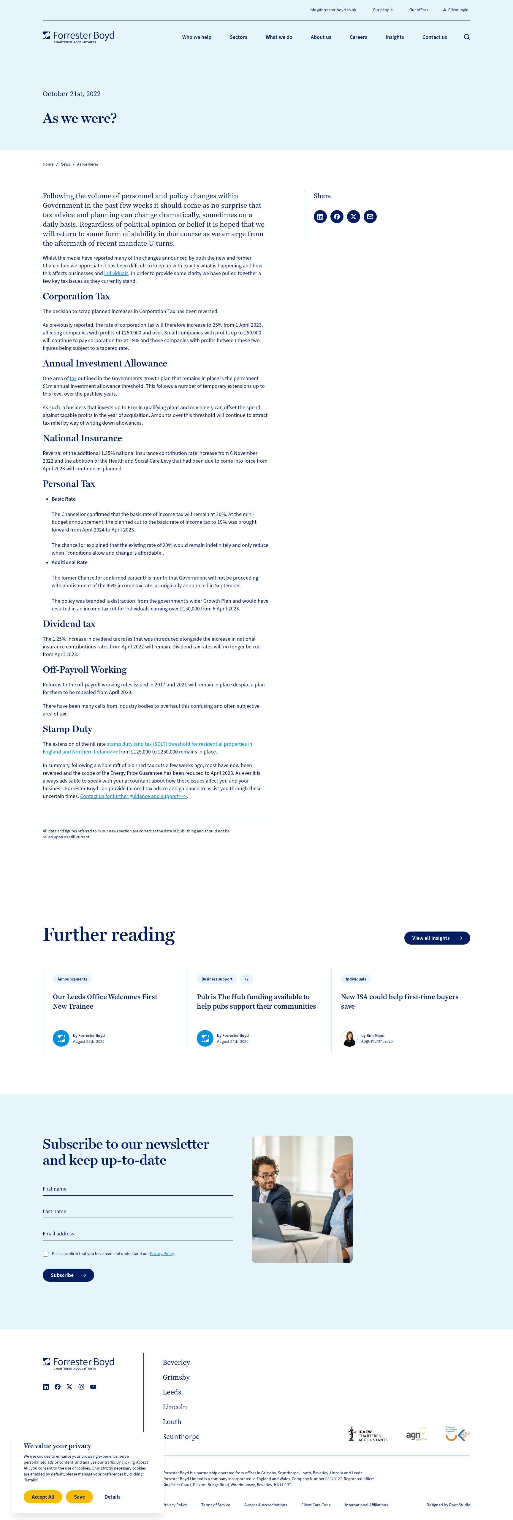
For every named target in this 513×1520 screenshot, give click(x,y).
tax (73, 378)
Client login (458, 9)
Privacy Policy (162, 1253)
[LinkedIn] (46, 1387)
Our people (383, 9)
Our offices (418, 9)
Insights (395, 37)
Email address (58, 1233)
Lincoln (175, 1407)
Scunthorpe (181, 1436)
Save (79, 1497)
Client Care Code (316, 1505)
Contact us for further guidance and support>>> (133, 796)
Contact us (434, 37)
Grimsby (176, 1377)
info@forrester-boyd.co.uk (333, 9)
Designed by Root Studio (448, 1505)
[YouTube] (93, 1387)
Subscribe (62, 1275)
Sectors (238, 37)
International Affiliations (366, 1505)
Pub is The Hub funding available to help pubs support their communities (256, 1001)
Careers (358, 37)
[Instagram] (81, 1387)
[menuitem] (196, 37)
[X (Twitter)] (69, 1387)
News (65, 164)
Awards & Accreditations (265, 1505)
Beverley (176, 1362)
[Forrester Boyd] (78, 37)
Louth (172, 1422)
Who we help (196, 37)
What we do (279, 37)
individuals (116, 273)
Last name (54, 1211)
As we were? (88, 164)
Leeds (172, 1392)
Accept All (43, 1497)
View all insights (431, 938)
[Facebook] (58, 1387)
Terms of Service (215, 1505)
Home (48, 164)
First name (54, 1189)
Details (112, 1497)
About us (321, 37)
